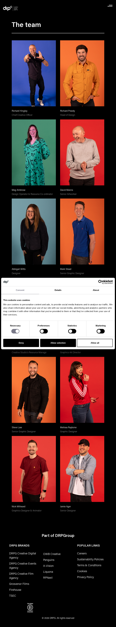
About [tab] (96, 290)
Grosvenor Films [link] (19, 584)
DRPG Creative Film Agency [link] (21, 576)
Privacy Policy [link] (85, 577)
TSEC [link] (12, 595)
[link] (10, 8)
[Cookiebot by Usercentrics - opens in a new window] (100, 282)
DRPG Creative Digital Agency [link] (22, 555)
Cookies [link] (82, 571)
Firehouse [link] (15, 589)
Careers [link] (82, 553)
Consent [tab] (20, 290)
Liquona (48, 571)
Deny (21, 343)
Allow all (95, 343)
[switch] (44, 331)
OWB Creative (52, 554)
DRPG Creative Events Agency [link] (22, 565)
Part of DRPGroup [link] (58, 536)
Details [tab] (58, 290)
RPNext (47, 577)
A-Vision (48, 566)
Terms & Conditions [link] (89, 565)
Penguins (48, 560)
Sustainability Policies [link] (90, 559)
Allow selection (58, 343)
